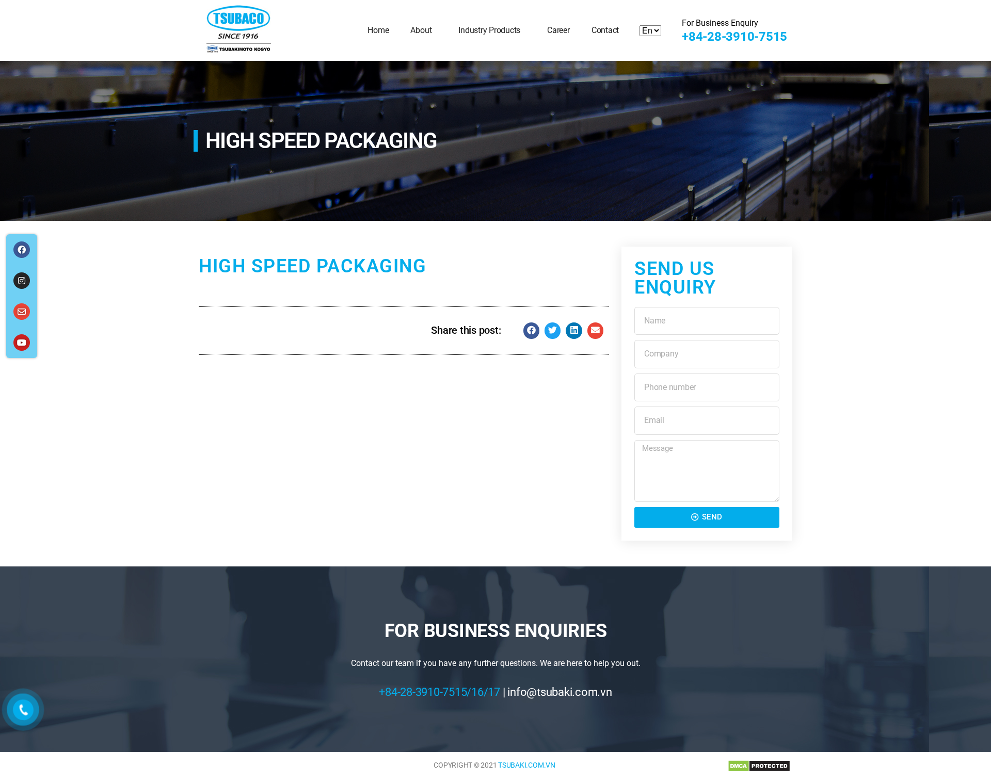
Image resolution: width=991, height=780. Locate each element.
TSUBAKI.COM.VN (526, 765)
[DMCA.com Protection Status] (759, 766)
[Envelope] (21, 311)
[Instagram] (21, 280)
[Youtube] (21, 342)
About (420, 30)
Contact (605, 30)
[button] (531, 330)
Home (378, 30)
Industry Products (489, 30)
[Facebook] (21, 249)
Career (558, 30)
